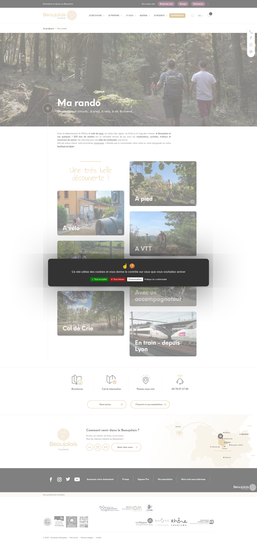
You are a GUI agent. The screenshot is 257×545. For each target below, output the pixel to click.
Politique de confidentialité (155, 279)
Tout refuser (118, 279)
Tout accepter (100, 279)
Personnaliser (135, 279)
